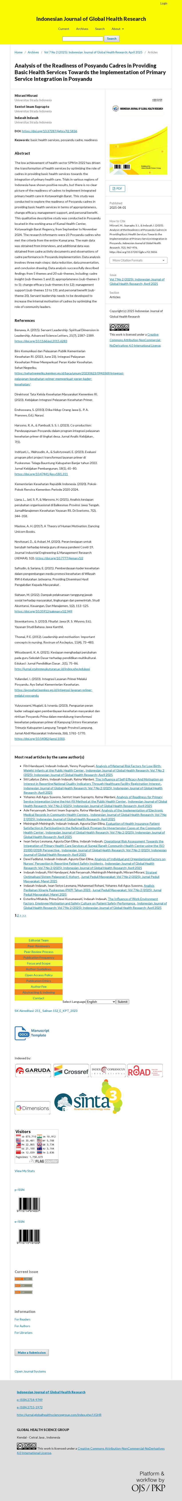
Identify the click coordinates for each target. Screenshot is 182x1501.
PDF (119, 188)
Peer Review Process (38, 952)
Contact (38, 998)
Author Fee (39, 986)
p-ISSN (19, 1190)
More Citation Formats (127, 260)
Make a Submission (32, 1352)
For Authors (22, 1326)
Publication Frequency (38, 957)
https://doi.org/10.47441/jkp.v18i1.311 (41, 474)
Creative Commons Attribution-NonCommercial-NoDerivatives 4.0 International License (135, 340)
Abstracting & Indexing (38, 992)
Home (18, 52)
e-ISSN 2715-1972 (30, 1407)
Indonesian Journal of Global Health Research (91, 19)
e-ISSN (19, 1221)
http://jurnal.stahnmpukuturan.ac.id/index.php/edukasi (52, 669)
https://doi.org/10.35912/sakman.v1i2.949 (43, 611)
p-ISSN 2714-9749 (30, 1400)
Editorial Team (39, 940)
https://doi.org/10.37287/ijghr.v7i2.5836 (49, 131)
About (116, 29)
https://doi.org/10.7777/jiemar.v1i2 (59, 558)
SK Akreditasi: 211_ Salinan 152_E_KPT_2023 (46, 1011)
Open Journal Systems (30, 1371)
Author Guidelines (38, 969)
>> (24, 915)
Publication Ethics (38, 981)
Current (63, 29)
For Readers (22, 1319)
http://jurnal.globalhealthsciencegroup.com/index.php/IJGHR (59, 1415)
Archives (82, 29)
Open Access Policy (39, 975)
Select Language (74, 1001)
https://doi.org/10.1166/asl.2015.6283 (41, 341)
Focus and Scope (38, 963)
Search (100, 29)
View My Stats (25, 1171)
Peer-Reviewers (39, 946)
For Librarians (23, 1332)
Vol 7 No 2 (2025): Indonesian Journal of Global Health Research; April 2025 (93, 52)
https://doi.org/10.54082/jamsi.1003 (40, 739)
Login (163, 3)
